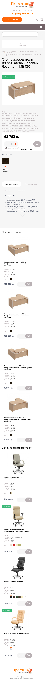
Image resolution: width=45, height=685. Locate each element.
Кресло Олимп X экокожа (13, 581)
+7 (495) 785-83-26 (22, 13)
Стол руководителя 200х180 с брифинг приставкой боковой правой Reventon (17, 264)
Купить (37, 144)
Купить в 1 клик (26, 149)
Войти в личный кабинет (36, 19)
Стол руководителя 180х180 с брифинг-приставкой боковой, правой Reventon (18, 368)
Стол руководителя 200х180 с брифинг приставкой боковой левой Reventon (17, 316)
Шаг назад (22, 45)
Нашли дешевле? (12, 148)
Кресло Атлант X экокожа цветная (16, 633)
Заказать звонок (12, 20)
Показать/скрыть (41, 27)
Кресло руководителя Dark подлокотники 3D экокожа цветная (16, 530)
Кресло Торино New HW (13, 478)
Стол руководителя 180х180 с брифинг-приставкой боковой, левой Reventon (17, 419)
